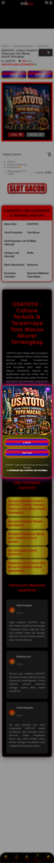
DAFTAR (27, 453)
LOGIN (27, 443)
